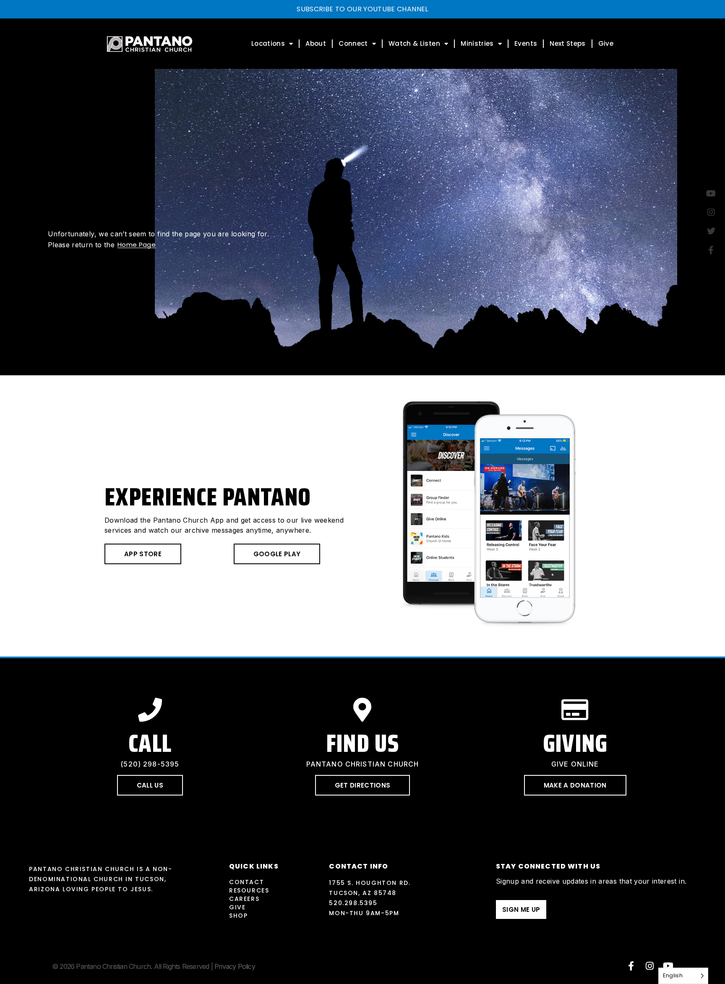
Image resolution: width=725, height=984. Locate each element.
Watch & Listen (414, 43)
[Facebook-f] (631, 966)
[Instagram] (650, 966)
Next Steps (568, 43)
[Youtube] (668, 966)
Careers (244, 899)
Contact (246, 882)
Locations (268, 43)
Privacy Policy (234, 966)
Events (525, 43)
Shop (238, 915)
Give (605, 43)
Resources (249, 890)
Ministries (477, 43)
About (315, 43)
